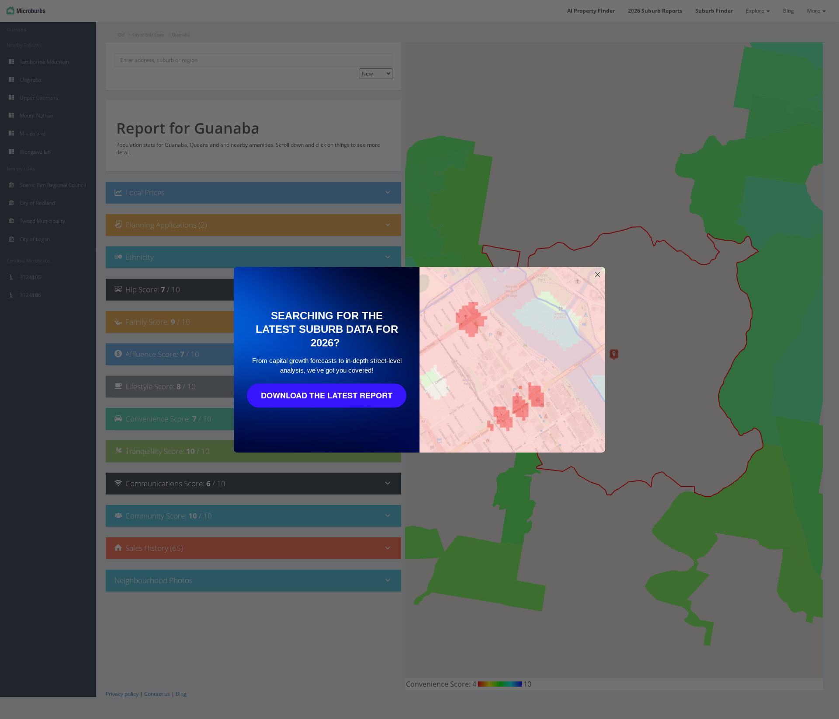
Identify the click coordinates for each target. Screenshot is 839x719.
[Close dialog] (597, 274)
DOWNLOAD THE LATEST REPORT (326, 395)
